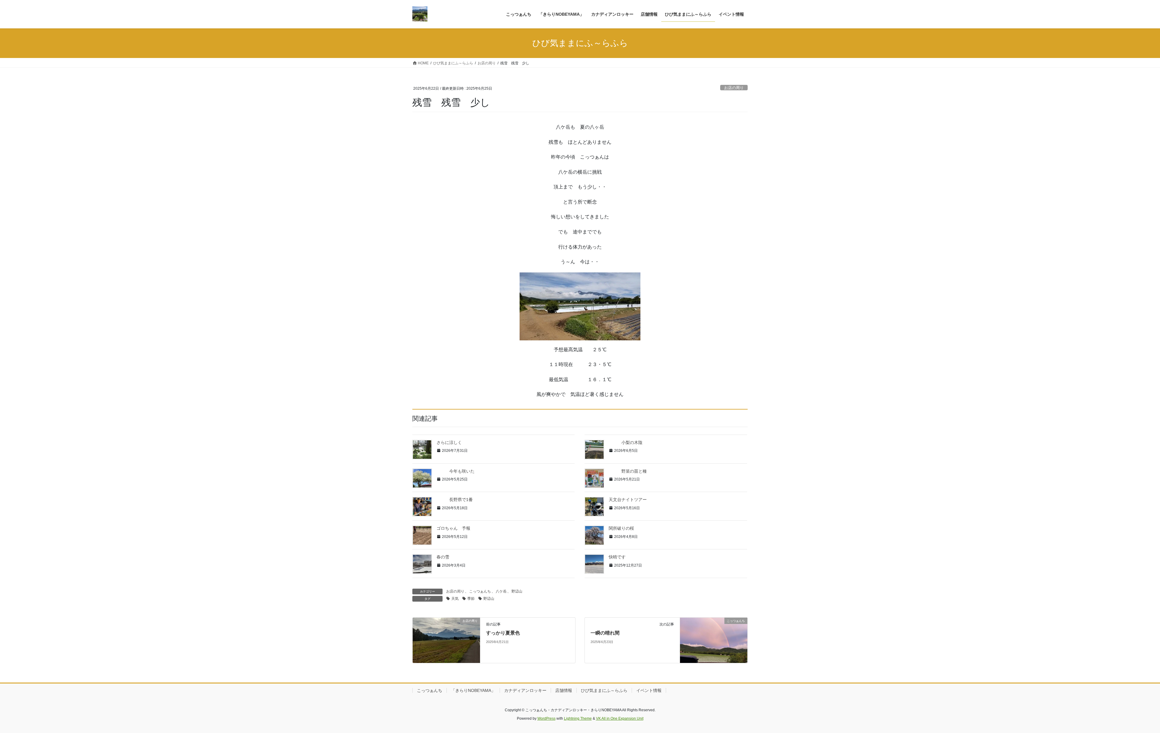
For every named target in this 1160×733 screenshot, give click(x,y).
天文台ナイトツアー (628, 499)
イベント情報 (649, 690)
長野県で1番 (455, 499)
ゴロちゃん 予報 (453, 528)
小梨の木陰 (626, 442)
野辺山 (516, 591)
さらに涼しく (449, 442)
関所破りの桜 (621, 528)
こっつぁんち (480, 591)
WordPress (546, 718)
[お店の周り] (446, 639)
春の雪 (443, 557)
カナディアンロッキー (525, 690)
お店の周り (734, 87)
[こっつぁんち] (713, 639)
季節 (471, 598)
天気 (455, 598)
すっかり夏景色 (503, 632)
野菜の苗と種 (628, 471)
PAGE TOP (1130, 705)
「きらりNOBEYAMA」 (473, 690)
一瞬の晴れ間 (605, 632)
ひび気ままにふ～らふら (604, 690)
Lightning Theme (578, 718)
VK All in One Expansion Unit (619, 718)
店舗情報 (563, 690)
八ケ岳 (501, 591)
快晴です (617, 557)
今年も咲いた (456, 471)
